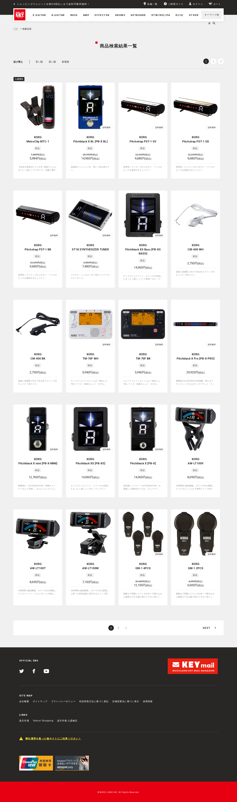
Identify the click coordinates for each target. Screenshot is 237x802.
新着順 (65, 61)
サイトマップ (40, 701)
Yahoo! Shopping (43, 720)
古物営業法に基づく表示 (125, 701)
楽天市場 (24, 720)
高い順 (52, 61)
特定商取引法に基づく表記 (94, 701)
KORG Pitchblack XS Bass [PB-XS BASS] (143, 249)
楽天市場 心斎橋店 (67, 720)
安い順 (39, 61)
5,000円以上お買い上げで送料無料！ (39, 4)
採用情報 (148, 701)
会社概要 (24, 701)
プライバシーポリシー (63, 701)
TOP (15, 29)
